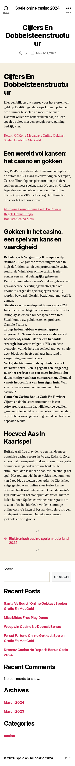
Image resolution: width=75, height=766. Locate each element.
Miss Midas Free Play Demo (26, 618)
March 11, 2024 (46, 53)
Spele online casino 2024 (37, 8)
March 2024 (14, 702)
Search (8, 569)
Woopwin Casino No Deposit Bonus (32, 627)
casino (9, 736)
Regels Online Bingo (18, 214)
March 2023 (14, 711)
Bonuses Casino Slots (19, 219)
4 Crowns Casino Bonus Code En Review (32, 209)
